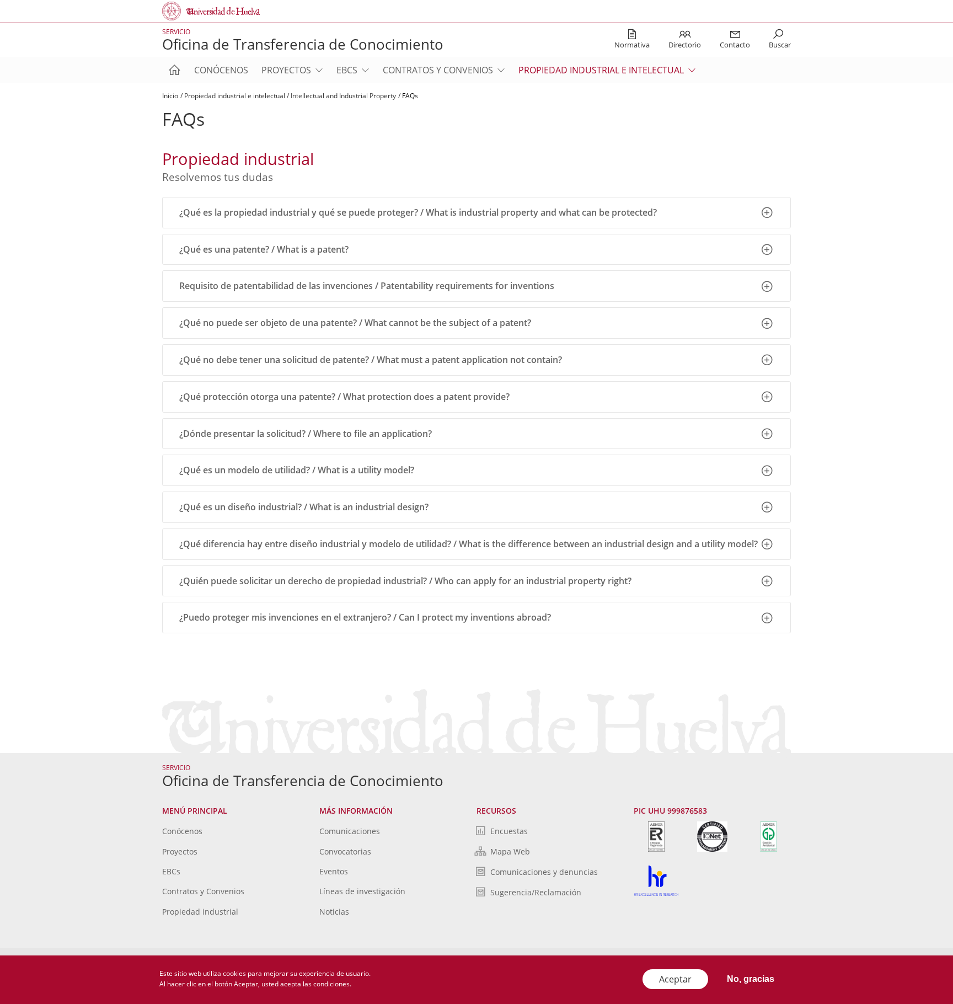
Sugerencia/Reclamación (535, 892)
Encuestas (509, 831)
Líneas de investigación (362, 891)
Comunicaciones (349, 831)
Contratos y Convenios (438, 70)
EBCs (346, 70)
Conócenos (221, 70)
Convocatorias (345, 851)
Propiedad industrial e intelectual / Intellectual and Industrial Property (290, 95)
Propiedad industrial (200, 911)
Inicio (170, 95)
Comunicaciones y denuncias (544, 872)
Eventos (333, 871)
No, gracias (750, 979)
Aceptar (675, 979)
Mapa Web (510, 851)
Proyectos (286, 70)
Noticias (334, 911)
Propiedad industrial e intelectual (601, 70)
